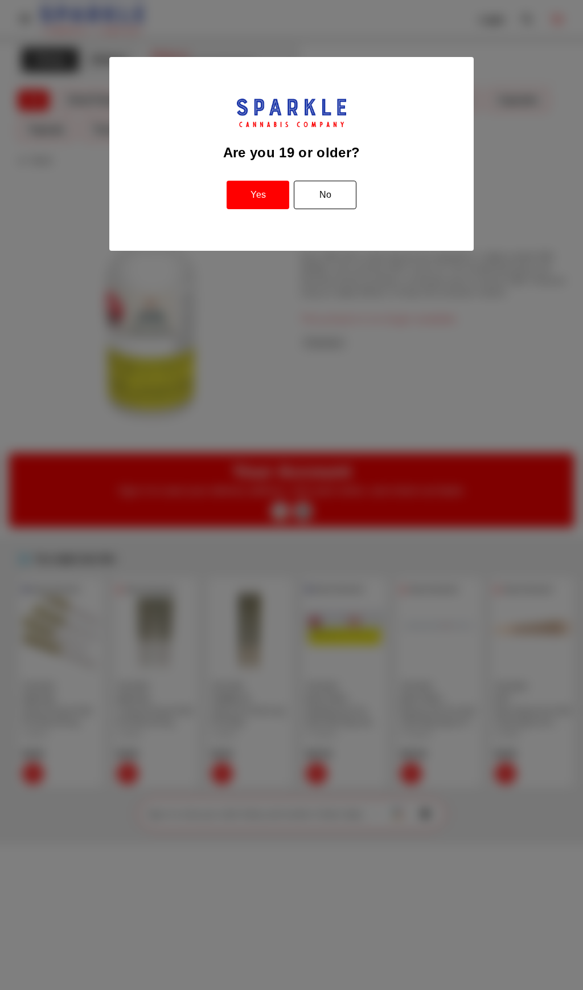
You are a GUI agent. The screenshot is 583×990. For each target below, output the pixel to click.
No (325, 194)
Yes (258, 194)
